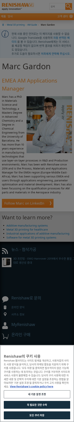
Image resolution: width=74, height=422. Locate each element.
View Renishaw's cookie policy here (31, 386)
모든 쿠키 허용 (36, 415)
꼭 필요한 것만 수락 (37, 404)
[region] (37, 383)
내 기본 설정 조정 (37, 394)
